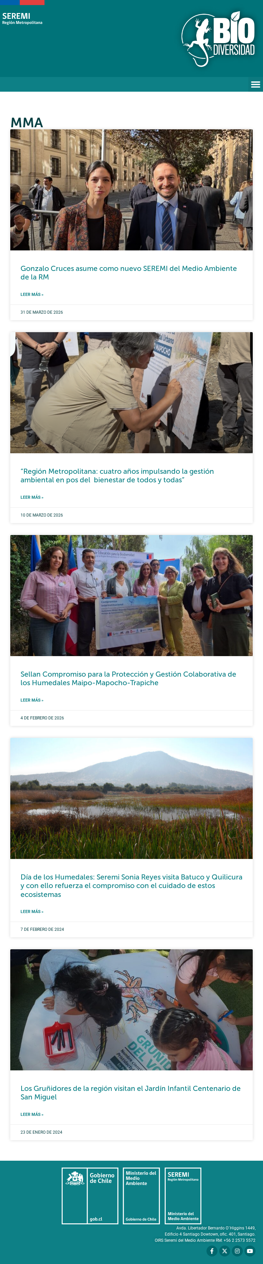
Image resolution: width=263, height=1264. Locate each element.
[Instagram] (237, 1251)
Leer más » (32, 294)
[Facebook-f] (211, 1251)
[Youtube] (250, 1251)
